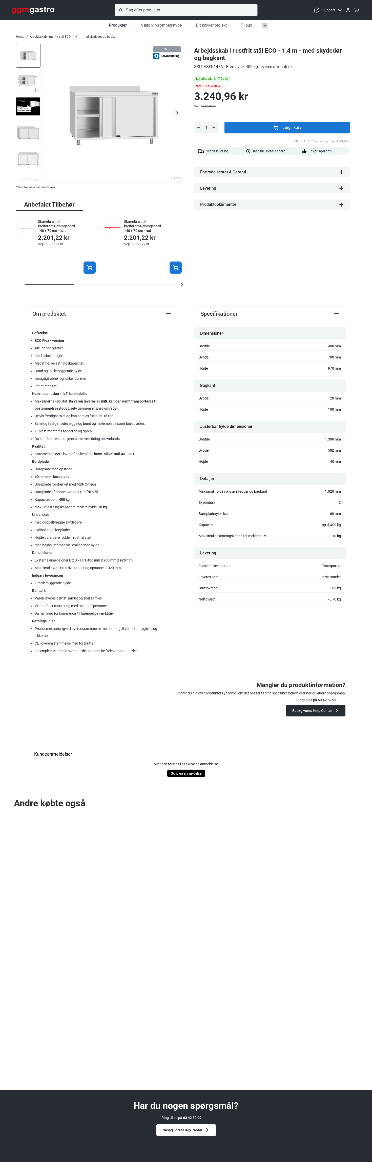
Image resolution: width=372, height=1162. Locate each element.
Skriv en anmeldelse (186, 773)
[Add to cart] (90, 268)
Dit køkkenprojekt (211, 25)
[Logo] (33, 10)
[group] (28, 55)
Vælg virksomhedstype (161, 25)
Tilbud (246, 25)
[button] (181, 284)
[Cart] (356, 10)
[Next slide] (177, 112)
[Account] (348, 10)
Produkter (118, 25)
